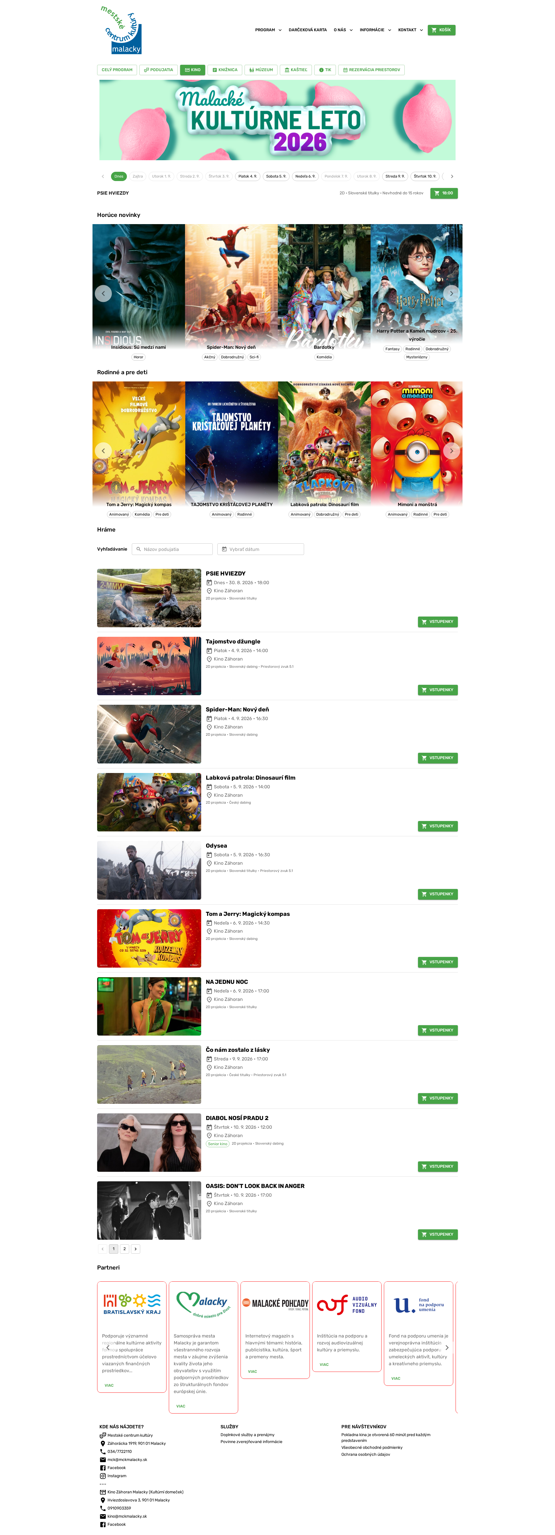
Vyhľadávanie (112, 549)
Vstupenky (441, 621)
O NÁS (340, 29)
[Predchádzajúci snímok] (103, 293)
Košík (445, 29)
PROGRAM (265, 29)
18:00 (447, 193)
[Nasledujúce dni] (452, 176)
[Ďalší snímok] (451, 293)
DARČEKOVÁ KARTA (308, 29)
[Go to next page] (135, 1249)
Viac (113, 1406)
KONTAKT (407, 29)
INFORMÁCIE (372, 29)
